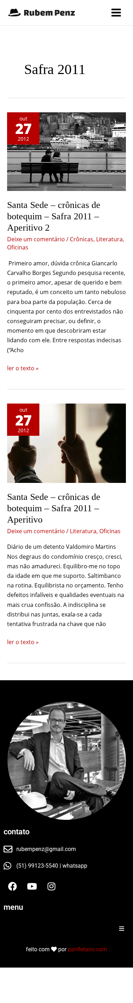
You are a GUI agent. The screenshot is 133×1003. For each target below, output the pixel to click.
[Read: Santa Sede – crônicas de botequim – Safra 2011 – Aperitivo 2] (66, 151)
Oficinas (17, 247)
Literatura (109, 239)
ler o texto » (23, 368)
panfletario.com (87, 949)
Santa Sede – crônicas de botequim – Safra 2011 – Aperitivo (53, 508)
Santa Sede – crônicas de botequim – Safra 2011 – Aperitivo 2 (53, 216)
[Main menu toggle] (116, 12)
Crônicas (81, 239)
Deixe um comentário (36, 239)
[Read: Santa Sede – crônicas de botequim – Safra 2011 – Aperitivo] (66, 443)
